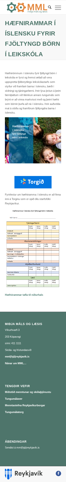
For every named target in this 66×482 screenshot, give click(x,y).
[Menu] (56, 7)
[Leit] (48, 7)
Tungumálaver (13, 398)
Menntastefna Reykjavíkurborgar (25, 405)
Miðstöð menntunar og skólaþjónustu (28, 391)
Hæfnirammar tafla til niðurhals (24, 294)
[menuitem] (48, 7)
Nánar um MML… (15, 363)
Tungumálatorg (14, 412)
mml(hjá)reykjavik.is (17, 356)
